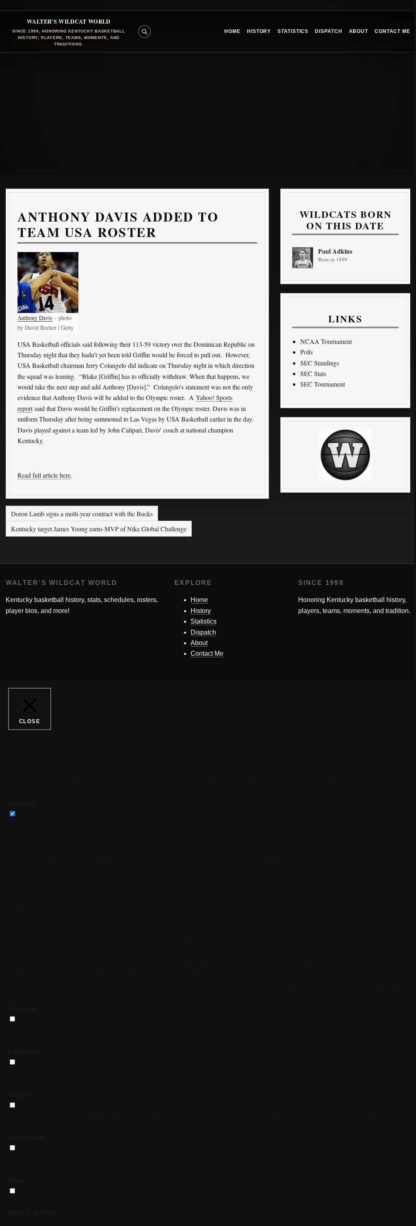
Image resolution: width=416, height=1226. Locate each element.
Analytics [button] (20, 1094)
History (259, 31)
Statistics (292, 31)
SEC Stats (313, 373)
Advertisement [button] (26, 1137)
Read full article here (44, 475)
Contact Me (392, 31)
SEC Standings (319, 363)
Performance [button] (24, 1051)
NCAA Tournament (326, 341)
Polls (306, 352)
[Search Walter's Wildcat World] (144, 31)
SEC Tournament (322, 384)
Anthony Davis (34, 318)
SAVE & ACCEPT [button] (33, 1212)
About (358, 31)
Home (232, 31)
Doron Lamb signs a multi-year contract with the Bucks (82, 513)
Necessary (31, 813)
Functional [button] (21, 1008)
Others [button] (16, 1180)
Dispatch (328, 31)
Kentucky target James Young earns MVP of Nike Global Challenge (98, 528)
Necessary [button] (21, 803)
